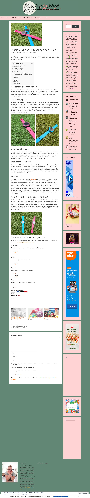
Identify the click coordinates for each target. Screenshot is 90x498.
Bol (15, 287)
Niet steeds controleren (18, 69)
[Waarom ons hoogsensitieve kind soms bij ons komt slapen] (18, 312)
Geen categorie (16, 324)
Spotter (16, 78)
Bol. (15, 252)
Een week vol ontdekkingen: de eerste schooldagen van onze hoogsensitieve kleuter (73, 122)
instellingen (48, 496)
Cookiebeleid (28, 494)
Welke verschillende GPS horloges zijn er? (22, 74)
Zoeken (67, 24)
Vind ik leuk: (17, 81)
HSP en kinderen (15, 17)
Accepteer (57, 496)
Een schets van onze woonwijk (20, 65)
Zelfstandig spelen (17, 66)
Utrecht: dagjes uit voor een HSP (19, 327)
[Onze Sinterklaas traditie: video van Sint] (51, 312)
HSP (7, 17)
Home (2, 17)
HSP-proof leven (26, 17)
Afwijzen (65, 496)
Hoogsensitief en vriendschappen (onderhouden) (73, 148)
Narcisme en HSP (73, 99)
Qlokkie (16, 77)
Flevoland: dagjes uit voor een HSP (20, 326)
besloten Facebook (70, 75)
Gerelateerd (17, 83)
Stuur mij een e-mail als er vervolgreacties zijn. (23, 367)
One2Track (33, 179)
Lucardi (16, 276)
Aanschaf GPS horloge (18, 68)
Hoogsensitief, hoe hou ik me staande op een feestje (73, 112)
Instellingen (73, 496)
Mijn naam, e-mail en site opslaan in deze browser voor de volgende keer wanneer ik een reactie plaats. (35, 363)
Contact (46, 17)
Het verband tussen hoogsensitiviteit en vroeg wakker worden (74, 140)
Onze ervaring (16, 71)
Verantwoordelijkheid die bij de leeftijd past (23, 73)
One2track (17, 76)
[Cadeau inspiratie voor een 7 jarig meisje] (35, 312)
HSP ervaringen (37, 17)
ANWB (16, 251)
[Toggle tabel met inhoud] (31, 63)
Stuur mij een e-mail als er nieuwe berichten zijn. (24, 371)
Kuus (16, 80)
